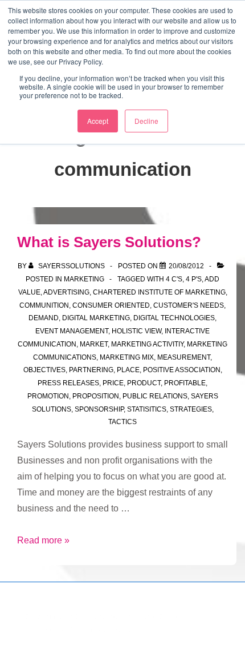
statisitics (146, 409)
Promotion (48, 396)
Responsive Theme (98, 629)
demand (43, 318)
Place (128, 370)
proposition (95, 396)
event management (71, 331)
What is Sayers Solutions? (109, 242)
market (94, 344)
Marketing (84, 279)
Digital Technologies (174, 318)
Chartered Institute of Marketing (159, 292)
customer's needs (188, 305)
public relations (154, 396)
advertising (66, 292)
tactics (122, 422)
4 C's (174, 279)
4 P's (194, 279)
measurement (183, 357)
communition (44, 305)
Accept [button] (97, 121)
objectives (44, 370)
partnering (91, 370)
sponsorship (99, 409)
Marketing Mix (127, 357)
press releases (68, 383)
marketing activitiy (147, 344)
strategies (191, 409)
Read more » (43, 540)
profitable (185, 383)
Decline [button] (146, 121)
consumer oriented (111, 305)
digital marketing (96, 318)
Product (144, 383)
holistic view (136, 331)
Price (113, 383)
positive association (181, 370)
